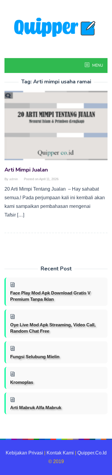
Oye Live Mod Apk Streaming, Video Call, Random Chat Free (53, 328)
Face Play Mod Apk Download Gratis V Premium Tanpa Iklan (50, 296)
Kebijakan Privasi (24, 452)
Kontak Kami (60, 452)
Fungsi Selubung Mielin (34, 356)
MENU (97, 65)
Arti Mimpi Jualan (26, 169)
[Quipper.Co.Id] (56, 27)
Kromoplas (21, 382)
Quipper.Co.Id (92, 452)
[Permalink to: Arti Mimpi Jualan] (56, 127)
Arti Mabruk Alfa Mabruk (35, 407)
